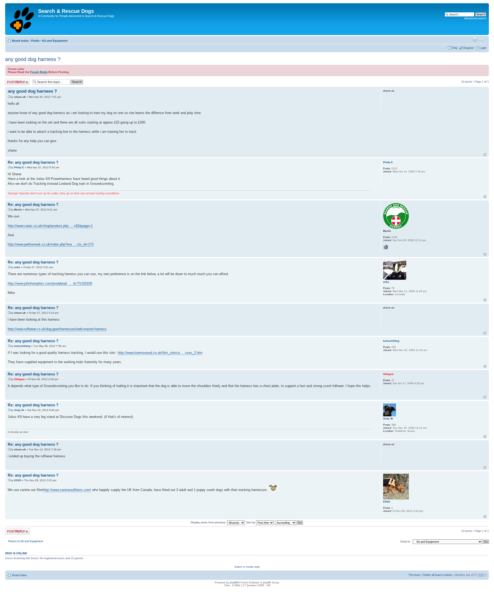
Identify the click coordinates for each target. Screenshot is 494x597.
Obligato (19, 379)
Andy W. (19, 410)
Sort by (251, 522)
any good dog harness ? (32, 59)
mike (17, 267)
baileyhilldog (22, 346)
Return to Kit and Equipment (25, 541)
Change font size (482, 39)
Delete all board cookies (438, 574)
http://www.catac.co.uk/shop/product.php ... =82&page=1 (50, 226)
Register (468, 47)
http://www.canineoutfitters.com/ (67, 490)
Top (484, 154)
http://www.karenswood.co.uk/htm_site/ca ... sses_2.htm (160, 353)
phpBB (234, 582)
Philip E (19, 167)
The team (414, 574)
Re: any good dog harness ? (33, 162)
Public (35, 40)
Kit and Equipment (55, 40)
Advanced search (475, 18)
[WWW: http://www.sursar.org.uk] (385, 247)
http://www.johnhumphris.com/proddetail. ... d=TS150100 (50, 283)
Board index (20, 40)
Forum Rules (39, 72)
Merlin (18, 209)
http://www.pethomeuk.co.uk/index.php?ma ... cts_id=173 (50, 244)
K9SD (17, 480)
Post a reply (12, 80)
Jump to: (405, 541)
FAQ (455, 47)
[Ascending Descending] (289, 522)
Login (483, 47)
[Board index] (22, 19)
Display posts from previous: (209, 522)
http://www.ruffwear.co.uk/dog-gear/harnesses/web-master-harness (57, 329)
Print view (475, 39)
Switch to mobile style (247, 566)
